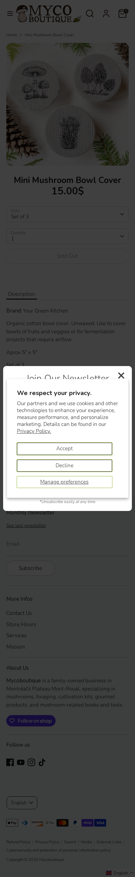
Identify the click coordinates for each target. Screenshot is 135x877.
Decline (64, 465)
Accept (64, 448)
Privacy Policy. (34, 431)
